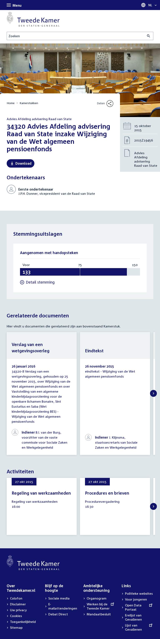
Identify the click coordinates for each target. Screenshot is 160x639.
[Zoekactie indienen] (148, 36)
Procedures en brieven (107, 492)
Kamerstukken (29, 103)
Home (11, 103)
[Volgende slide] (153, 393)
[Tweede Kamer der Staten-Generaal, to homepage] (33, 19)
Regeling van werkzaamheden (41, 492)
